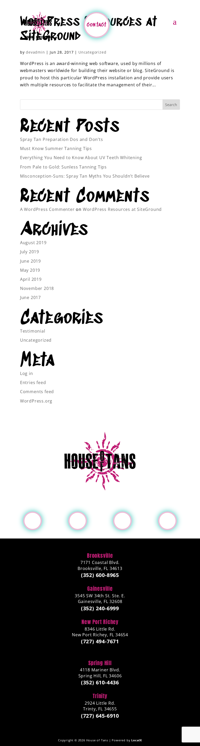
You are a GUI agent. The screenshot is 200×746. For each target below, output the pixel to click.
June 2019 (30, 261)
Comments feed (37, 391)
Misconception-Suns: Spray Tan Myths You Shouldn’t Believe (85, 176)
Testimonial (32, 331)
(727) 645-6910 (100, 716)
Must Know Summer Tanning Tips (56, 148)
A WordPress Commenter (47, 209)
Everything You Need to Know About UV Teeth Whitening (81, 157)
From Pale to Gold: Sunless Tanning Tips (63, 167)
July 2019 (29, 252)
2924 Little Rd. (100, 706)
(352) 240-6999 (100, 608)
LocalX (136, 740)
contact (96, 25)
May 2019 (30, 270)
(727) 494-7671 (100, 641)
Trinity (100, 696)
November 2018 (37, 288)
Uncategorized (92, 52)
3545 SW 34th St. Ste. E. (100, 598)
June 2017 (30, 297)
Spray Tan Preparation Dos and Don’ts (61, 139)
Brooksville (100, 556)
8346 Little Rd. (100, 632)
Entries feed (33, 382)
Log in (26, 373)
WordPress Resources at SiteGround (122, 209)
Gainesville (100, 589)
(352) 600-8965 (100, 575)
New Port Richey (100, 622)
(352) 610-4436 (100, 682)
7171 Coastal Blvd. (100, 565)
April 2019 (31, 279)
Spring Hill (100, 663)
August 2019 (33, 242)
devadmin (35, 52)
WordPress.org (36, 401)
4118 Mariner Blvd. (100, 672)
